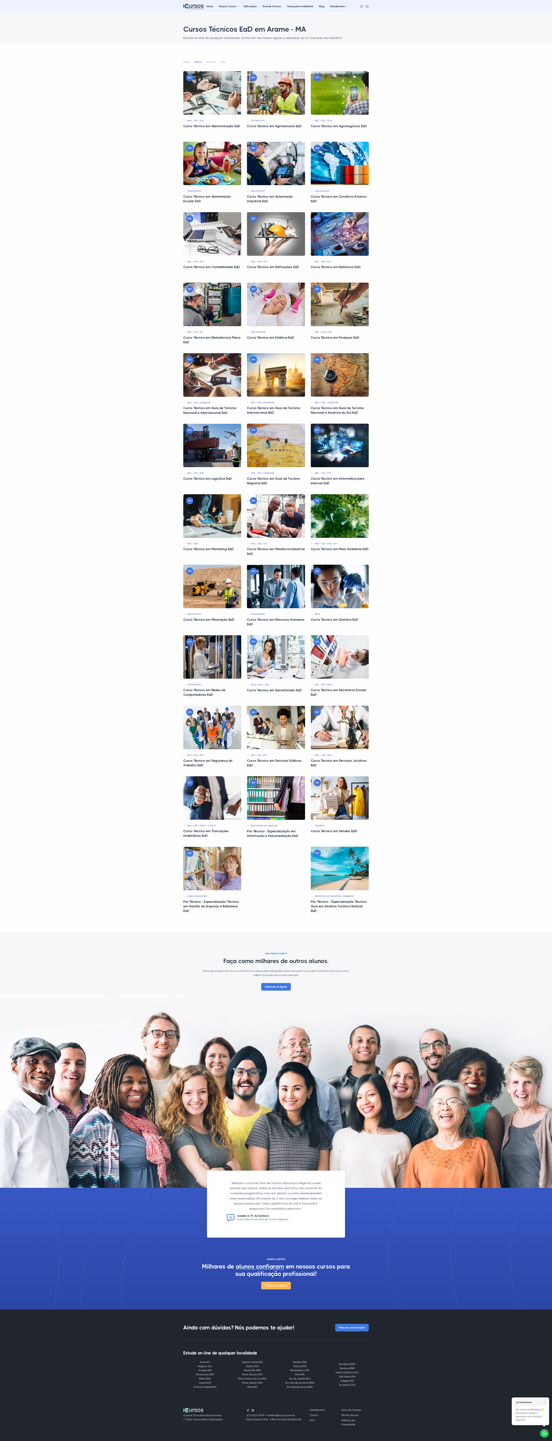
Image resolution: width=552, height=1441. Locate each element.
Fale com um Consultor (352, 1327)
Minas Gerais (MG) (252, 1382)
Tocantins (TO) (347, 1384)
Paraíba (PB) (300, 1362)
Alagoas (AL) (205, 1366)
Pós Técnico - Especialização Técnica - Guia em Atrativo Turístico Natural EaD (339, 906)
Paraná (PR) (299, 1366)
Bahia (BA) (205, 1378)
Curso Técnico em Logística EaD (207, 479)
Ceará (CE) (205, 1382)
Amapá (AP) (205, 1370)
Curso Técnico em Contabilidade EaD (211, 267)
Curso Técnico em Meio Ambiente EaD (340, 549)
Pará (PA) (252, 1387)
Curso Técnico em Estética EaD (270, 338)
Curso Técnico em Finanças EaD (335, 338)
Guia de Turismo (271, 6)
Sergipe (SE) (347, 1380)
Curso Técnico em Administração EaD (211, 126)
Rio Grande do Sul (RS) (300, 1387)
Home (209, 6)
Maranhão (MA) (252, 1370)
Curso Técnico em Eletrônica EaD (336, 267)
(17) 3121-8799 (255, 1415)
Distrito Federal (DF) (204, 1387)
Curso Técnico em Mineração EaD (208, 620)
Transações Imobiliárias (300, 6)
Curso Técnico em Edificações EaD (273, 267)
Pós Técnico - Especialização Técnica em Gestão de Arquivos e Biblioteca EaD (211, 906)
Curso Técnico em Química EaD (334, 620)
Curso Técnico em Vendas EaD (334, 831)
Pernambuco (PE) (299, 1370)
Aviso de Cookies (351, 1410)
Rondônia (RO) (347, 1364)
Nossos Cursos (227, 6)
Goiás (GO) (252, 1366)
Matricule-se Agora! (276, 986)
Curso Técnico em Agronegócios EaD (339, 126)
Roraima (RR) (347, 1368)
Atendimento (337, 6)
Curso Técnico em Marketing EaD (208, 549)
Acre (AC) (205, 1362)
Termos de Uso (350, 1415)
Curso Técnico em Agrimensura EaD (274, 126)
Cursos (314, 1415)
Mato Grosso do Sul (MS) (252, 1378)
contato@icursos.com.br (281, 1415)
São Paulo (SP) (347, 1376)
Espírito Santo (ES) (252, 1362)
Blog (321, 6)
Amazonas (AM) (205, 1374)
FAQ (312, 1420)
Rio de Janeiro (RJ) (299, 1378)
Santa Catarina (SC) (347, 1372)
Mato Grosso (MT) (252, 1374)
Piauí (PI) (299, 1374)
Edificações (250, 6)
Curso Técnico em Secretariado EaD (274, 690)
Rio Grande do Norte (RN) (299, 1382)
